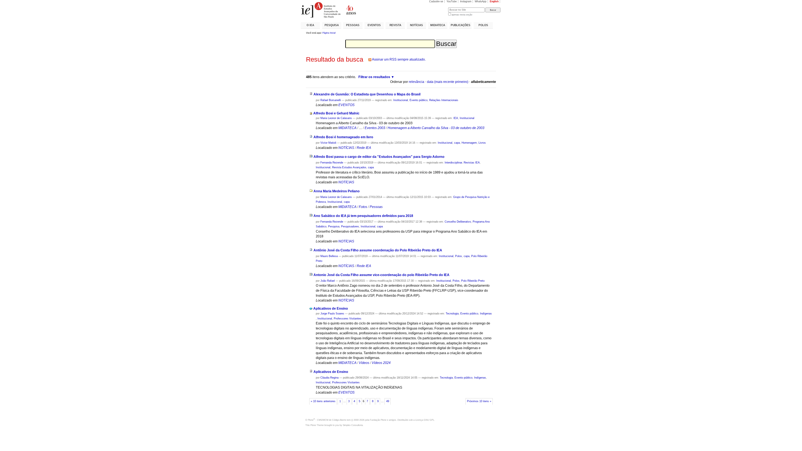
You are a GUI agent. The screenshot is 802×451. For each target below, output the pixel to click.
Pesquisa (333, 226)
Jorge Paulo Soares (332, 313)
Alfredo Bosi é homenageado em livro (343, 137)
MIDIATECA (437, 25)
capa (457, 142)
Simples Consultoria (353, 425)
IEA (455, 118)
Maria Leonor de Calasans (336, 118)
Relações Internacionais (443, 100)
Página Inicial (328, 33)
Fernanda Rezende (331, 162)
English (494, 1)
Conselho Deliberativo (458, 221)
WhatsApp (480, 1)
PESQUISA (332, 25)
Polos (458, 256)
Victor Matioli (328, 142)
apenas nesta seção (462, 14)
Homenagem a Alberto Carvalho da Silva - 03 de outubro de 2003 (436, 128)
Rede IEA (364, 147)
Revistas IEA (472, 162)
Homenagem (469, 142)
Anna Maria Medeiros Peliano (336, 191)
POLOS (483, 25)
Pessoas (376, 207)
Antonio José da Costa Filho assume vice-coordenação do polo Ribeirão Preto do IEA (381, 275)
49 (387, 401)
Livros (482, 142)
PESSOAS (352, 25)
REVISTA (395, 25)
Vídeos (364, 363)
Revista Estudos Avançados (349, 167)
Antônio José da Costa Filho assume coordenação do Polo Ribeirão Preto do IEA (377, 250)
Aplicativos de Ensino (330, 308)
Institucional (400, 100)
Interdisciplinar (453, 162)
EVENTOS (374, 25)
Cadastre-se (436, 1)
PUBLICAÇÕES (460, 25)
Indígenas (486, 313)
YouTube (452, 1)
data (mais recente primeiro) (447, 82)
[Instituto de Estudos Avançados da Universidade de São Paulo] (351, 10)
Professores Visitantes (347, 318)
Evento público (419, 100)
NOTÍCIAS (416, 25)
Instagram (465, 1)
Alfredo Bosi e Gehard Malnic (336, 113)
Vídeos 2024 (381, 363)
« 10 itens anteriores (323, 401)
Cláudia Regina (329, 377)
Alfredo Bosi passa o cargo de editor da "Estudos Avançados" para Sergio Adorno (378, 156)
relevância (416, 82)
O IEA (310, 25)
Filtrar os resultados (374, 77)
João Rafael (327, 280)
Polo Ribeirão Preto (473, 280)
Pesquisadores (350, 226)
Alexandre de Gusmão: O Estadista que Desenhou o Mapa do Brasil (366, 94)
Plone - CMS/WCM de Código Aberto (327, 420)
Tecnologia (452, 313)
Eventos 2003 (375, 128)
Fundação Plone (378, 420)
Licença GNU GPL (424, 420)
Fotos (363, 207)
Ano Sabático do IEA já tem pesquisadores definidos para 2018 (363, 216)
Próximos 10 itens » (479, 401)
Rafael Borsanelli (330, 100)
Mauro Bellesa (329, 256)
